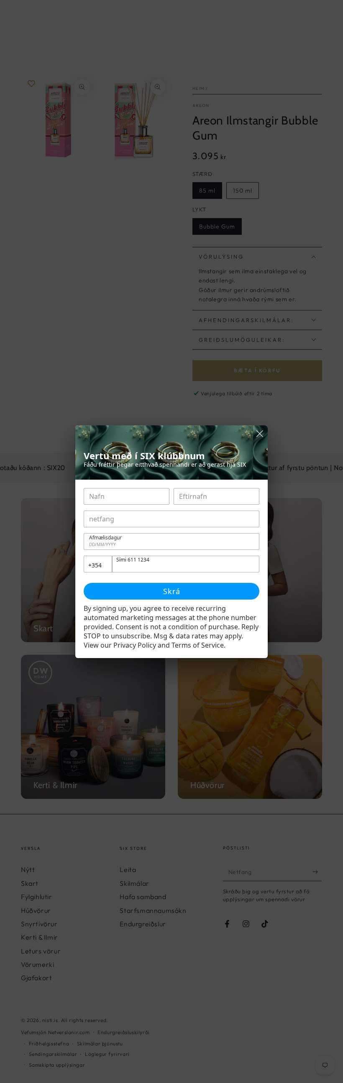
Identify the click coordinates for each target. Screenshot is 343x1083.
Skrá (171, 591)
